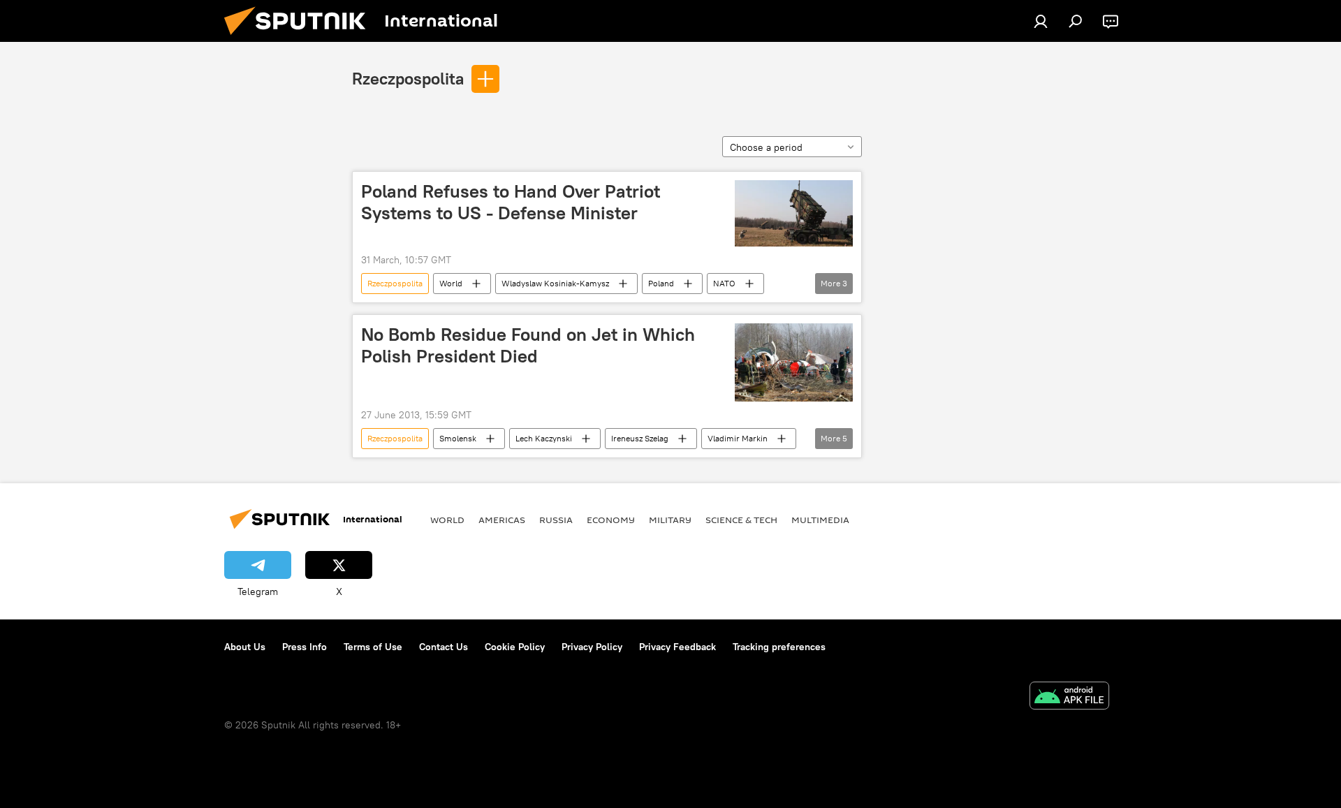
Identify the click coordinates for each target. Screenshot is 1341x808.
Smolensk (457, 438)
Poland (661, 283)
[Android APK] (1069, 697)
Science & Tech (741, 519)
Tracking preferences (779, 646)
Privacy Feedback (677, 646)
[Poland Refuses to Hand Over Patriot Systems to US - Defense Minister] (794, 213)
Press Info (304, 646)
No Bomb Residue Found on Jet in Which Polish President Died (528, 345)
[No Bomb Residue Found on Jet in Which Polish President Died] (794, 362)
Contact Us (443, 646)
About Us (244, 646)
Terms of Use (373, 646)
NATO (724, 283)
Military (670, 519)
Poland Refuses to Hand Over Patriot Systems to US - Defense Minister (510, 202)
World (450, 283)
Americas (501, 519)
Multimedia (820, 519)
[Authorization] (1041, 21)
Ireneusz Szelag (639, 438)
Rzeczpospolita (408, 78)
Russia (556, 519)
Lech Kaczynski (543, 438)
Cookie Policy (515, 646)
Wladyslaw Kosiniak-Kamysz (555, 283)
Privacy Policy (592, 646)
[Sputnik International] (300, 38)
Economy (611, 519)
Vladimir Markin (738, 438)
